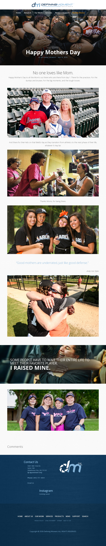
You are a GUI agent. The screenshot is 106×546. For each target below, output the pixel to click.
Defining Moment (53, 4)
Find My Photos (78, 13)
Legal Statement (50, 520)
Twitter (48, 526)
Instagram (62, 526)
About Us (27, 13)
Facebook (44, 526)
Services (48, 13)
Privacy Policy (39, 520)
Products (59, 516)
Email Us (31, 483)
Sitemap (59, 520)
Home (18, 13)
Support (66, 13)
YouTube (53, 526)
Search (85, 516)
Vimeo (57, 526)
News (57, 13)
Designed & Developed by (53, 534)
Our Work (38, 13)
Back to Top (67, 520)
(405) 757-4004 (39, 478)
